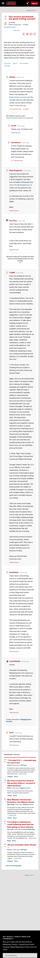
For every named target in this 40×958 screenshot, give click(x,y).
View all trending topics (13, 866)
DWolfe (14, 146)
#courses (7, 63)
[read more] (22, 774)
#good (15, 63)
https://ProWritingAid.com (19, 185)
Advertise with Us (31, 10)
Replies (10, 777)
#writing (7, 66)
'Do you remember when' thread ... (21, 845)
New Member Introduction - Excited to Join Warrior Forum (20, 800)
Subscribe (17, 30)
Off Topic (24, 765)
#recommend (24, 63)
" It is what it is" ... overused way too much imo (21, 761)
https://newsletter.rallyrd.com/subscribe (19, 118)
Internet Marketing (28, 829)
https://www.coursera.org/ (19, 97)
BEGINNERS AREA (10, 27)
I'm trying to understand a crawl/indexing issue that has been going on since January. (20, 824)
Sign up (34, 3)
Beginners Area (25, 788)
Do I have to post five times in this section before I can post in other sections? (21, 783)
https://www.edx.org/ (17, 105)
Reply (9, 795)
